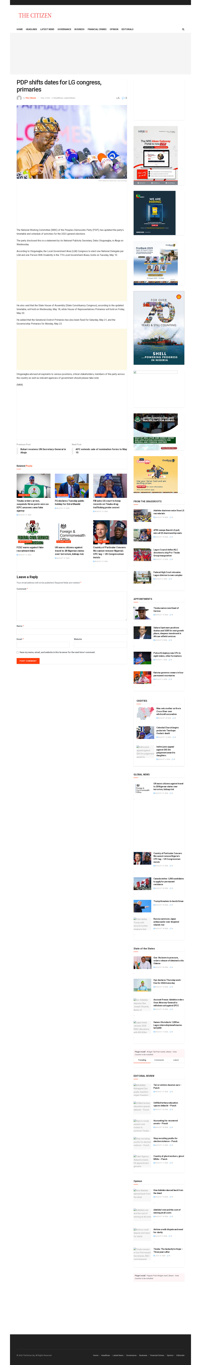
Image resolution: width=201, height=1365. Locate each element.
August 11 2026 (161, 1163)
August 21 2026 (24, 515)
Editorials (127, 29)
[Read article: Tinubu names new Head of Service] (142, 613)
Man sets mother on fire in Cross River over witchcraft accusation (168, 711)
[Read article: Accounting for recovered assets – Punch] (142, 1125)
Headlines (31, 29)
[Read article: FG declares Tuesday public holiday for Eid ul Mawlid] (72, 486)
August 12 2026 (161, 559)
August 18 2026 (161, 517)
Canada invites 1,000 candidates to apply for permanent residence (168, 881)
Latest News (47, 29)
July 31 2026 (160, 1256)
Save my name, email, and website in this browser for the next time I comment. (57, 652)
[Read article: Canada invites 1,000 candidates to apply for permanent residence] (142, 883)
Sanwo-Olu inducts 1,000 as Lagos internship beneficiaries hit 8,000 (167, 1025)
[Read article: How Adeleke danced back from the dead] (142, 1195)
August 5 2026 (161, 1236)
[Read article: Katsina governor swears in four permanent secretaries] (142, 677)
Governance (64, 29)
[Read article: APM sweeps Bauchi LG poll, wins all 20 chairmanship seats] (142, 535)
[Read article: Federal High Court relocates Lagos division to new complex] (142, 577)
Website (78, 639)
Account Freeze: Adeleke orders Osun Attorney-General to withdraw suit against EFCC (168, 1002)
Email (20, 639)
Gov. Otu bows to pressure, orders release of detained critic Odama (168, 960)
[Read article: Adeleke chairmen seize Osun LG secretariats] (142, 515)
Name (20, 626)
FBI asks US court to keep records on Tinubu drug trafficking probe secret (107, 504)
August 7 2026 (161, 660)
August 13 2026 (164, 737)
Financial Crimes (97, 29)
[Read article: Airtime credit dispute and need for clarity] (142, 1234)
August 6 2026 (161, 579)
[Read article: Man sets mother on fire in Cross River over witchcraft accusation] (145, 713)
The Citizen (30, 98)
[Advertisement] (100, 53)
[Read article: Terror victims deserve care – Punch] (142, 1090)
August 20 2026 (164, 718)
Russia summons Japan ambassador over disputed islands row (166, 922)
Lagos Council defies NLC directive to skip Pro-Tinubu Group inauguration (166, 553)
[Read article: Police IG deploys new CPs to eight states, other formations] (142, 658)
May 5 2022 (45, 98)
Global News (63, 542)
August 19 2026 (161, 615)
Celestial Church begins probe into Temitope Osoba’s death (167, 730)
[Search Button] (183, 29)
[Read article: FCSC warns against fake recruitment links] (33, 532)
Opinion (114, 29)
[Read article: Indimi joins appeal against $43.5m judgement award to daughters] (145, 751)
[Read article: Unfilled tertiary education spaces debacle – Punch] (142, 1107)
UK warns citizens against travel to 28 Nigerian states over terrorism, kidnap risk (69, 550)
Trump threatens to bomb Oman (168, 901)
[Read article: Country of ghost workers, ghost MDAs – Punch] (142, 1161)
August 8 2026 (161, 640)
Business (79, 29)
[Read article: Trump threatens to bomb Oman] (142, 906)
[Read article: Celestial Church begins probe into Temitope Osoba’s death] (145, 732)
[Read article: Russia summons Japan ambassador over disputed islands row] (142, 924)
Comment (22, 588)
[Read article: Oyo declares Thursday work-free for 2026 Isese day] (142, 985)
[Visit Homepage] (35, 15)
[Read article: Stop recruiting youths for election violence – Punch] (142, 1143)
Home (20, 29)
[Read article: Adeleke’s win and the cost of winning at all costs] (142, 1214)
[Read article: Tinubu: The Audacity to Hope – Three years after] (142, 1254)
